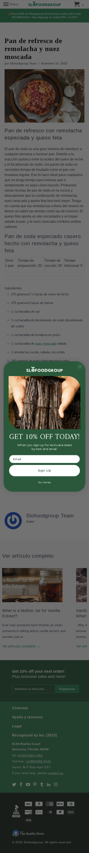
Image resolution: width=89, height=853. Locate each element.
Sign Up (44, 470)
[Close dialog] (80, 366)
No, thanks (44, 482)
